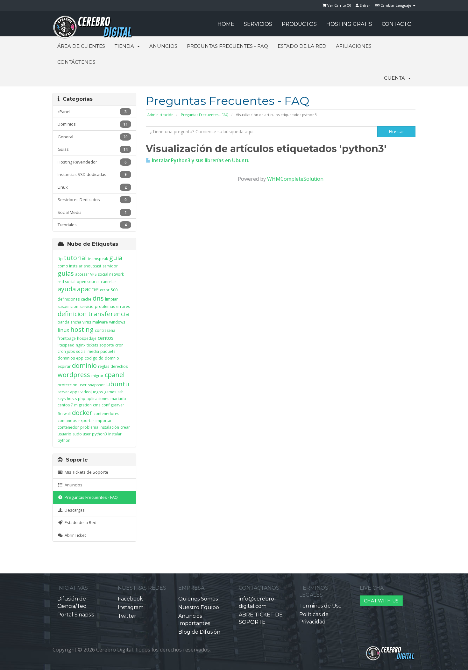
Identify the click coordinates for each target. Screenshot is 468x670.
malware (100, 322)
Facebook (130, 599)
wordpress (74, 374)
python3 (99, 434)
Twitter (127, 616)
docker (82, 412)
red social (66, 281)
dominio (84, 365)
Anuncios (163, 46)
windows (117, 322)
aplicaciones (98, 398)
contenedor (68, 427)
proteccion (67, 385)
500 (114, 290)
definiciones (69, 299)
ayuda (67, 289)
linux (63, 329)
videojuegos (92, 392)
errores (123, 306)
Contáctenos (76, 62)
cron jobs (66, 351)
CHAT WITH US (381, 601)
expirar (64, 366)
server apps (68, 392)
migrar (97, 375)
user (83, 385)
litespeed (66, 345)
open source (88, 281)
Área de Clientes (81, 46)
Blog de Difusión (199, 632)
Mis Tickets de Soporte (85, 472)
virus (86, 322)
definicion (72, 314)
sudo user (82, 434)
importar (104, 420)
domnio (112, 358)
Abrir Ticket (74, 535)
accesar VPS (85, 274)
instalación (109, 427)
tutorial (75, 257)
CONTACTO (397, 24)
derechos (119, 366)
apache (88, 289)
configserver (113, 405)
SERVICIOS (258, 24)
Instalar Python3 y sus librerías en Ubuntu (200, 160)
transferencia (108, 314)
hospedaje (86, 338)
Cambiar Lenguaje (395, 5)
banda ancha (69, 322)
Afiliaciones (354, 46)
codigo (91, 358)
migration (83, 405)
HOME (225, 24)
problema (89, 427)
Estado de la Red (302, 46)
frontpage (67, 338)
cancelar (108, 281)
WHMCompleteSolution (295, 178)
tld (101, 358)
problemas (105, 306)
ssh (120, 392)
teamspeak (98, 258)
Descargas (74, 510)
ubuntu (117, 384)
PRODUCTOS (299, 24)
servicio (87, 306)
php (81, 398)
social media (87, 351)
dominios (66, 358)
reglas (103, 366)
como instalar (70, 266)
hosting (82, 329)
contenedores (106, 413)
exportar (86, 420)
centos (106, 337)
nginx (80, 345)
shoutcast (92, 266)
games (110, 392)
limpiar (111, 299)
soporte (106, 345)
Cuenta (396, 78)
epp (79, 358)
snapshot (96, 385)
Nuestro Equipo (198, 607)
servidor (110, 266)
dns (98, 298)
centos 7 (65, 405)
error (105, 290)
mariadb (118, 398)
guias (66, 273)
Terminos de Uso (320, 606)
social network (111, 274)
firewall (64, 413)
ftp (60, 258)
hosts (72, 398)
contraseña (105, 330)
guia (115, 257)
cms (96, 405)
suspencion (68, 306)
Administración (160, 114)
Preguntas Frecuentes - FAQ (227, 46)
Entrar (364, 5)
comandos (67, 420)
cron (119, 345)
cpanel (114, 374)
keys (62, 398)
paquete (108, 351)
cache (86, 299)
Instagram (131, 607)
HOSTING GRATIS (349, 24)
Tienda (126, 46)
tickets (92, 345)
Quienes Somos (198, 599)
